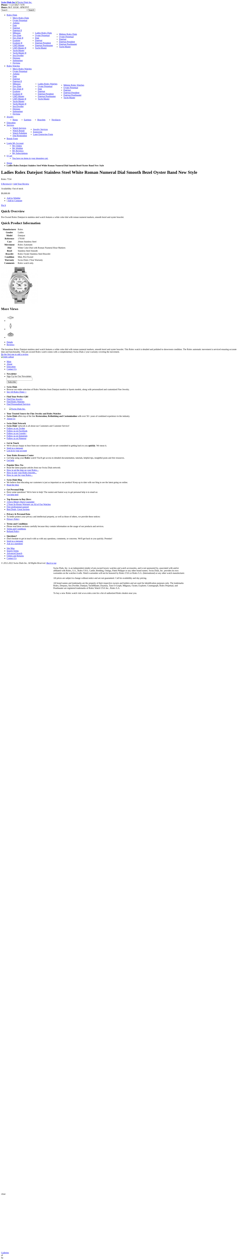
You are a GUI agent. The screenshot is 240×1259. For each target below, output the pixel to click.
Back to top (51, 563)
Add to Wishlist (13, 198)
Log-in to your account (17, 450)
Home (9, 163)
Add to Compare (15, 200)
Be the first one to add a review (14, 354)
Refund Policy (13, 531)
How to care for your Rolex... (20, 475)
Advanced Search (14, 553)
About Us (11, 418)
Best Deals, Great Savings (18, 509)
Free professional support (18, 507)
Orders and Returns (15, 556)
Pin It (3, 205)
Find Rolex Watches (15, 401)
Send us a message (15, 448)
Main (9, 361)
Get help (10, 460)
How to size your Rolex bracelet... (22, 472)
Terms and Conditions (16, 529)
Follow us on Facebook (17, 431)
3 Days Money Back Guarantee (20, 502)
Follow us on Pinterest (16, 438)
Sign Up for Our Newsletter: (19, 376)
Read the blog (13, 485)
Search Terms (13, 551)
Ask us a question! (15, 543)
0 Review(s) (6, 184)
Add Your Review (21, 184)
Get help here (12, 494)
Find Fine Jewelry (14, 399)
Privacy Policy (13, 519)
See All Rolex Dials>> (17, 392)
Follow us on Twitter (16, 428)
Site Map (11, 548)
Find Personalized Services (18, 404)
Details (10, 342)
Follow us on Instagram (17, 436)
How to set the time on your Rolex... (23, 470)
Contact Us (12, 369)
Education (11, 366)
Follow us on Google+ (17, 433)
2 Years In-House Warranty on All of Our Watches (29, 504)
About (9, 364)
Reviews (10, 344)
